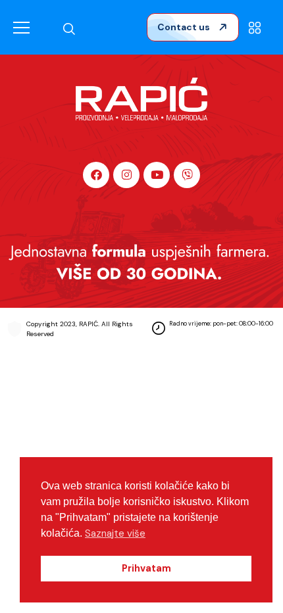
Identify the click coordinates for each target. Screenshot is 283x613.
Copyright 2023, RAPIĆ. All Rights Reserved (79, 329)
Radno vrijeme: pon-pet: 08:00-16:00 (221, 324)
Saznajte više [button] (115, 533)
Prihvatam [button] (146, 568)
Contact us (184, 27)
